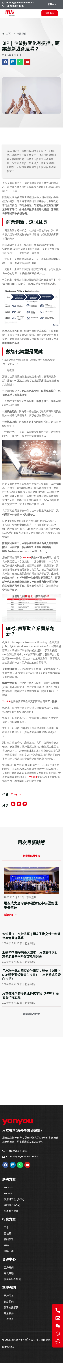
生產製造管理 (11, 1211)
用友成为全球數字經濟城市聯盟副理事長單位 (31, 905)
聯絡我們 (9, 1301)
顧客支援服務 (11, 1307)
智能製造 (9, 1239)
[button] (13, 804)
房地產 (7, 1233)
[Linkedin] (13, 62)
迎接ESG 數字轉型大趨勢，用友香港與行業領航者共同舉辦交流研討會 (30, 954)
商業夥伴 (9, 1313)
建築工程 (9, 1251)
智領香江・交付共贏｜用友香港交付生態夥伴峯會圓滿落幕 (31, 936)
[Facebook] (5, 62)
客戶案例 (9, 1267)
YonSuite (9, 1187)
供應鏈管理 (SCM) (14, 1199)
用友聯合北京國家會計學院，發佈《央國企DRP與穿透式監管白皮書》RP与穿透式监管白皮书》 (31, 975)
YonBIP (26, 557)
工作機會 (9, 1319)
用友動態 (9, 1273)
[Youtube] (27, 62)
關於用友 (9, 1295)
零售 (6, 1227)
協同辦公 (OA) (12, 1205)
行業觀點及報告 (12, 1279)
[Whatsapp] (20, 62)
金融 (6, 1245)
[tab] (31, 855)
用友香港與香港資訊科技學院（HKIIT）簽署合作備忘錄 (30, 995)
